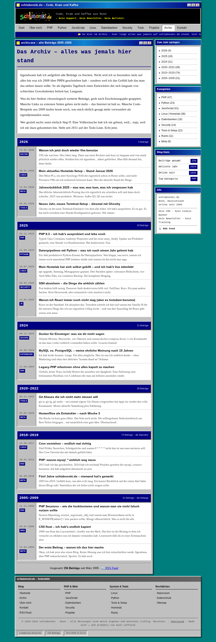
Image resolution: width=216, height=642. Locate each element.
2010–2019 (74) (170, 72)
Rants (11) (167, 135)
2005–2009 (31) (170, 78)
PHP (50, 27)
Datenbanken (109, 27)
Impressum (163, 593)
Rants (114, 612)
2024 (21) (167, 61)
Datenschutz (164, 597)
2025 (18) (167, 56)
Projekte (154, 27)
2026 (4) (166, 50)
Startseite (25, 593)
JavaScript (78, 27)
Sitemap (161, 602)
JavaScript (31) (170, 108)
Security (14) (168, 125)
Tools (141, 27)
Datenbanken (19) (171, 119)
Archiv (168, 27)
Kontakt (182, 27)
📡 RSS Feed (109, 568)
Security (127, 27)
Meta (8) (166, 141)
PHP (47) (166, 97)
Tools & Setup (119, 602)
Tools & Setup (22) (171, 130)
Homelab (116, 607)
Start (21, 27)
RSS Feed (25, 612)
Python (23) (168, 102)
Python (62, 27)
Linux (93, 27)
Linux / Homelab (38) (173, 113)
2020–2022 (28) (170, 67)
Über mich (36, 27)
